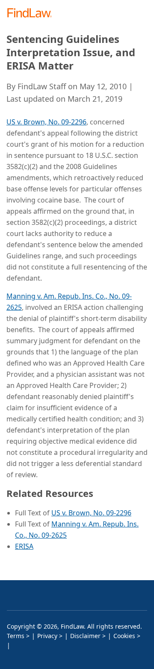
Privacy (47, 636)
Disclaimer (85, 636)
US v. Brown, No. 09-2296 (46, 122)
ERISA (24, 546)
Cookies (124, 636)
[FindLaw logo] (32, 13)
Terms (15, 636)
